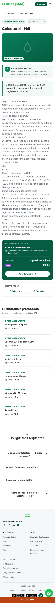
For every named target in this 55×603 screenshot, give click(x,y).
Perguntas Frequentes (12, 572)
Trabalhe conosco (11, 568)
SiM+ (5, 550)
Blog (5, 541)
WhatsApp (17, 291)
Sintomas (7, 546)
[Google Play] (18, 595)
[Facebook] (4, 525)
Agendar (41, 4)
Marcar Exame (27, 600)
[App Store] (31, 595)
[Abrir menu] (50, 4)
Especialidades (9, 537)
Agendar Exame (26, 274)
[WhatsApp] (40, 595)
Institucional (8, 564)
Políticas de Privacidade (37, 590)
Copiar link (41, 291)
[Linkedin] (13, 525)
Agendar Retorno (37, 541)
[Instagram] (9, 525)
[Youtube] (18, 525)
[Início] (13, 4)
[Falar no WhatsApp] (49, 593)
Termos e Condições (17, 590)
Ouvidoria (34, 546)
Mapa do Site (8, 577)
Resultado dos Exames (39, 537)
